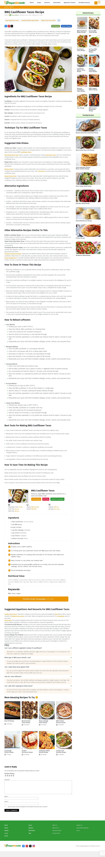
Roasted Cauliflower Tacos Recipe (81, 90)
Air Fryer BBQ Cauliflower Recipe (93, 50)
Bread (6, 825)
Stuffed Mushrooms (11, 614)
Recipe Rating (9, 773)
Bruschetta (8, 620)
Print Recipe (55, 26)
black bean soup (50, 155)
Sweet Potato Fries (10, 176)
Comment (7, 779)
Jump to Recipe (66, 26)
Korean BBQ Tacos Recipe (93, 31)
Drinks (6, 828)
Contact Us (79, 825)
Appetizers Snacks (69, 2)
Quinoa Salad (9, 169)
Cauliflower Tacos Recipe (81, 49)
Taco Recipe (80, 108)
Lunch (6, 833)
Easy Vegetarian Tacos (12, 20)
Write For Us (55, 828)
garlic (22, 616)
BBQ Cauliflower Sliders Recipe (82, 31)
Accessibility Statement (83, 828)
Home (6, 7)
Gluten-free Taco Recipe (48, 20)
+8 (58, 20)
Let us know (40, 599)
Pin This (45, 499)
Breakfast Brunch (84, 2)
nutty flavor (41, 171)
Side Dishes (57, 2)
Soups (39, 2)
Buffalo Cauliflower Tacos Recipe (93, 70)
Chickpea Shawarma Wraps (13, 253)
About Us (54, 825)
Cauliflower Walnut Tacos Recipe (81, 70)
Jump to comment (57, 499)
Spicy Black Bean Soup (12, 155)
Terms (78, 830)
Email (6, 801)
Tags (30, 833)
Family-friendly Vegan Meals (30, 20)
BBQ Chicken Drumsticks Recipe (93, 109)
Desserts (47, 2)
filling (56, 614)
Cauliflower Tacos (25, 152)
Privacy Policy (56, 833)
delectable (61, 616)
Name (6, 796)
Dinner (32, 2)
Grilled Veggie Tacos (11, 258)
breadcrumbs (15, 616)
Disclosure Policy (56, 830)
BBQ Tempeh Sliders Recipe (93, 89)
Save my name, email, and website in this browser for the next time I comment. (28, 806)
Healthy (7, 830)
